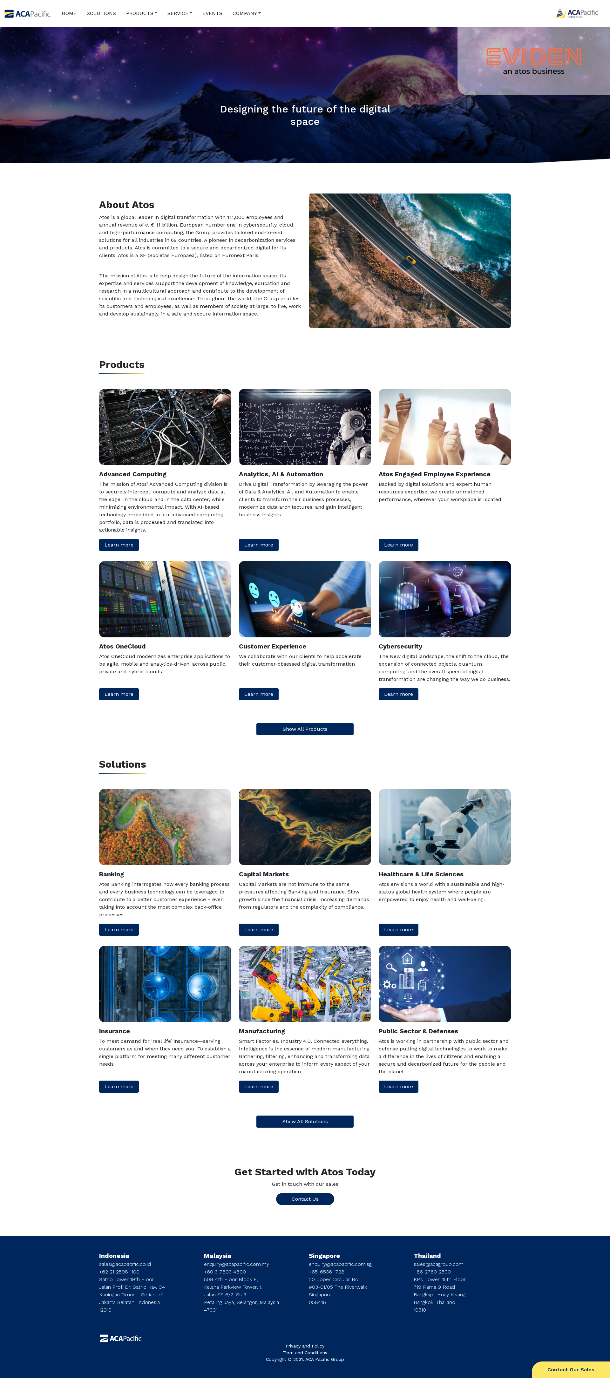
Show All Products (305, 729)
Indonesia (114, 1255)
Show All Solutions (305, 1121)
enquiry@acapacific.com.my (236, 1264)
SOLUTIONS (101, 13)
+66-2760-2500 (432, 1272)
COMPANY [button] (245, 13)
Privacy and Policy (305, 1345)
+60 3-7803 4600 (225, 1272)
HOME (69, 13)
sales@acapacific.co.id (125, 1264)
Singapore (324, 1255)
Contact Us (305, 1199)
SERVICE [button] (177, 13)
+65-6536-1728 (326, 1272)
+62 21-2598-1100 (119, 1272)
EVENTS (212, 13)
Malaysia (217, 1255)
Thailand (427, 1255)
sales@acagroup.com (439, 1264)
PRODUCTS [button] (139, 13)
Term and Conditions (305, 1352)
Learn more (119, 545)
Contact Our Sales (570, 1370)
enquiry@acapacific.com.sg (340, 1264)
